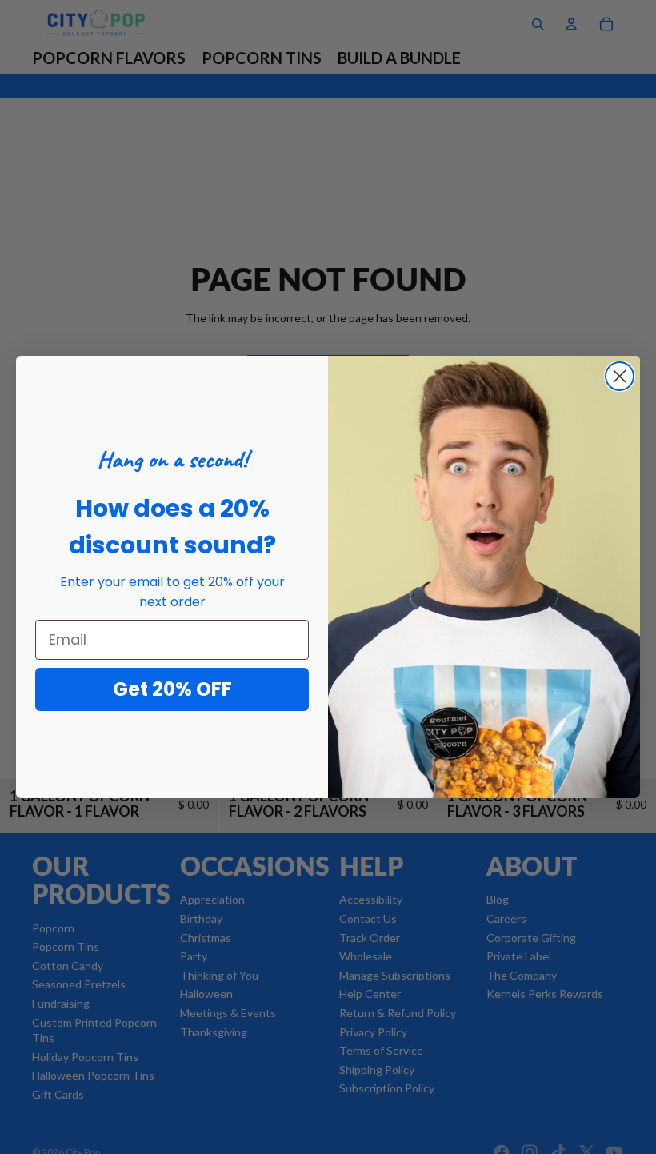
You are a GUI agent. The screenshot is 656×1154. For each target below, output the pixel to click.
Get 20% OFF (172, 689)
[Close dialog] (620, 376)
